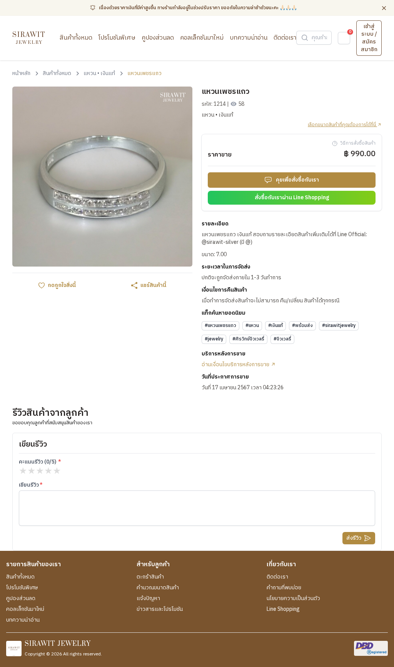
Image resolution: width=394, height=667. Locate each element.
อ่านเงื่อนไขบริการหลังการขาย (236, 365)
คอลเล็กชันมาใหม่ (202, 38)
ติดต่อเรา (285, 38)
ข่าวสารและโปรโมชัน (160, 609)
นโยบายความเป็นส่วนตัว (293, 598)
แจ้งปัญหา (148, 598)
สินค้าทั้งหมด (76, 38)
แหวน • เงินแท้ (217, 115)
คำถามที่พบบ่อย (284, 588)
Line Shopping (283, 609)
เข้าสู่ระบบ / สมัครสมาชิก (369, 38)
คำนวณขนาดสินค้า (158, 588)
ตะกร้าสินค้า (150, 577)
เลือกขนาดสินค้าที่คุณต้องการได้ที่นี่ (342, 125)
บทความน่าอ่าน (248, 38)
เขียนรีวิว (29, 485)
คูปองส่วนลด (158, 38)
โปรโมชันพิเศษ (116, 38)
